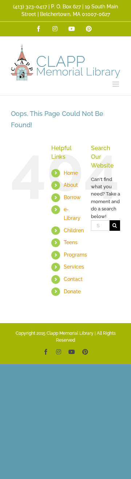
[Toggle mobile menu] (116, 84)
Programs (75, 255)
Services (74, 267)
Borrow (72, 197)
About (71, 185)
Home (71, 173)
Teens (71, 242)
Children (74, 230)
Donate (72, 291)
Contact (73, 279)
